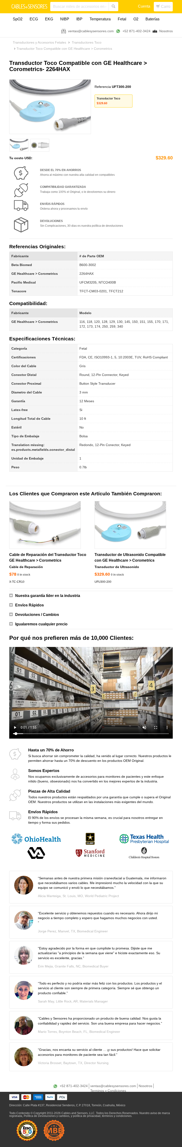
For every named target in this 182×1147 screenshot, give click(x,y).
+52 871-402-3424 (136, 31)
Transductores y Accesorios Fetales (39, 42)
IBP (79, 19)
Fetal (122, 19)
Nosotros (166, 31)
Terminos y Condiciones (108, 1091)
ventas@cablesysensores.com (91, 31)
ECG (34, 19)
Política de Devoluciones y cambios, (47, 1116)
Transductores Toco (86, 42)
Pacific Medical (23, 282)
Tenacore (18, 291)
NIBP (64, 19)
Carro (165, 7)
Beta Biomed (21, 265)
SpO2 (18, 19)
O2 (135, 19)
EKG (49, 19)
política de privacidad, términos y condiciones (102, 1116)
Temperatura (100, 19)
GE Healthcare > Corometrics (34, 273)
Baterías (152, 19)
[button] (91, 596)
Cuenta (144, 6)
